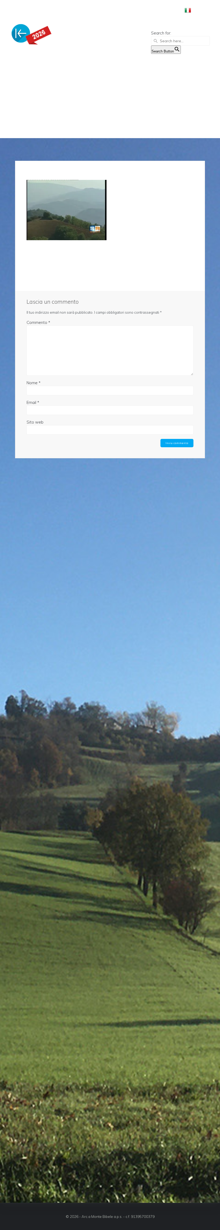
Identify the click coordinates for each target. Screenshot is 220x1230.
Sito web (35, 422)
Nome (34, 382)
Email (33, 402)
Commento (38, 322)
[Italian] (190, 11)
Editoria (168, 9)
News (118, 9)
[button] (180, 26)
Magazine (141, 9)
